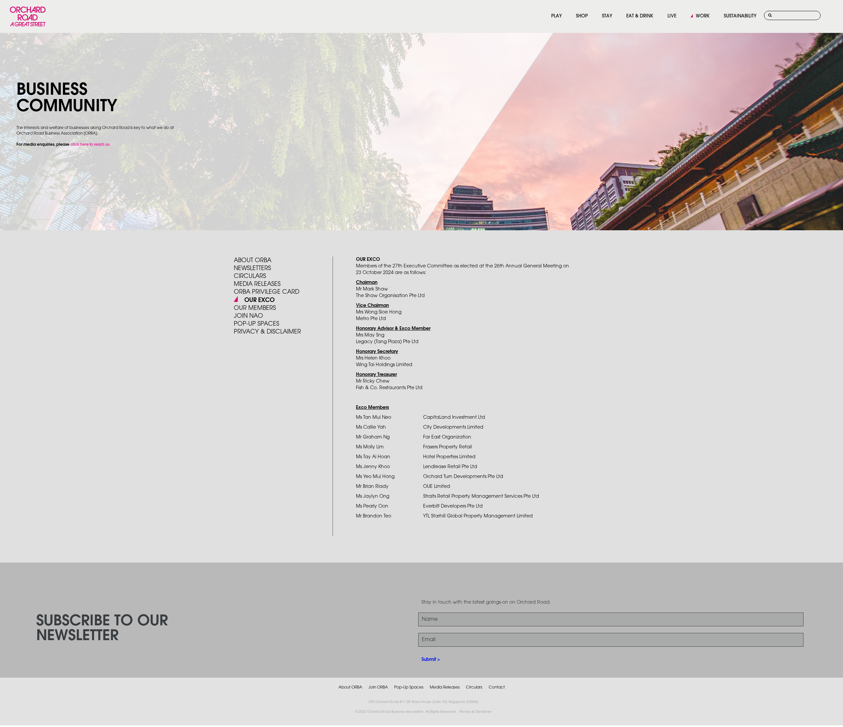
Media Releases (257, 284)
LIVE (671, 16)
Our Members (255, 308)
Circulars (250, 276)
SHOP (582, 16)
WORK (703, 16)
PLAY (556, 16)
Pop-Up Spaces (408, 687)
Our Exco (259, 300)
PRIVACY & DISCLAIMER (267, 332)
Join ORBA (378, 687)
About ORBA (252, 260)
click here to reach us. (90, 144)
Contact (497, 687)
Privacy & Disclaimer (475, 712)
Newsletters (252, 268)
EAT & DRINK (639, 16)
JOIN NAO (248, 316)
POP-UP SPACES (256, 324)
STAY (607, 16)
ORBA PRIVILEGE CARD (266, 292)
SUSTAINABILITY (740, 16)
